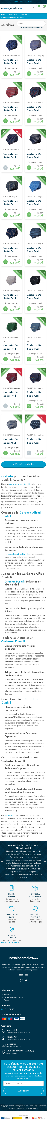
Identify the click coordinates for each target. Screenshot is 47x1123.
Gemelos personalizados (13, 997)
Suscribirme (24, 1091)
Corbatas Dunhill (14, 582)
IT (13, 1009)
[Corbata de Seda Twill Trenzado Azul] (11, 45)
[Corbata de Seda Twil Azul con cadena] (35, 186)
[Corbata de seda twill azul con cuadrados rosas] (11, 139)
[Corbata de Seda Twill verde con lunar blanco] (11, 327)
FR (10, 1009)
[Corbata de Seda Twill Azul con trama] (35, 233)
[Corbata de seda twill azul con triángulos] (35, 92)
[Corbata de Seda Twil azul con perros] (35, 139)
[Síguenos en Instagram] (21, 980)
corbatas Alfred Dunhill (19, 484)
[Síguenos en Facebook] (26, 980)
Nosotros (7, 995)
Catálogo (12, 15)
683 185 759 (18, 1038)
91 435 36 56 (18, 1031)
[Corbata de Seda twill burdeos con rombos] (11, 378)
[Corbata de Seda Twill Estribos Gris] (11, 280)
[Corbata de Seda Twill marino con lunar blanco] (35, 280)
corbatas (9, 816)
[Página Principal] (11, 8)
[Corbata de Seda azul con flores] (35, 424)
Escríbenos (14, 1045)
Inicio (3, 15)
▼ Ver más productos (23, 464)
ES (2, 1009)
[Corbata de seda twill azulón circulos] (35, 327)
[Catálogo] (44, 10)
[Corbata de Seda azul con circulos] (11, 424)
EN (6, 1009)
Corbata (7, 476)
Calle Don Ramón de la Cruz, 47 (20, 1052)
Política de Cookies (31, 1108)
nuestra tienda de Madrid (11, 942)
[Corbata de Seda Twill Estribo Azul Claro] (35, 45)
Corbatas (23, 15)
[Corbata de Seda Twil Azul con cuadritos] (11, 233)
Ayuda (6, 1000)
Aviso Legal (34, 1106)
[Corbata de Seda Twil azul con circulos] (11, 186)
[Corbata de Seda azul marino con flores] (35, 378)
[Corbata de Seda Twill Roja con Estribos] (11, 92)
